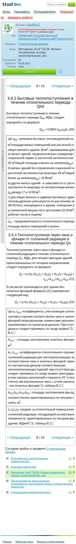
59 (70, 466)
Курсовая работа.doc (23, 466)
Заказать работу (20, 17)
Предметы (22, 12)
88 (70, 472)
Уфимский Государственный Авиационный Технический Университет (45, 37)
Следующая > (63, 86)
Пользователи (45, 12)
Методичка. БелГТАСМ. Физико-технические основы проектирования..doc (38, 474)
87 (70, 480)
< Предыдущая (19, 86)
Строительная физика (33, 44)
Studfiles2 (33, 24)
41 (70, 492)
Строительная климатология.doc (31, 492)
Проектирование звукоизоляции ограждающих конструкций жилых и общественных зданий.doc (42, 483)
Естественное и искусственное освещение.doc (29, 460)
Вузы (6, 12)
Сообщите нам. (46, 32)
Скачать (29, 71)
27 (70, 458)
